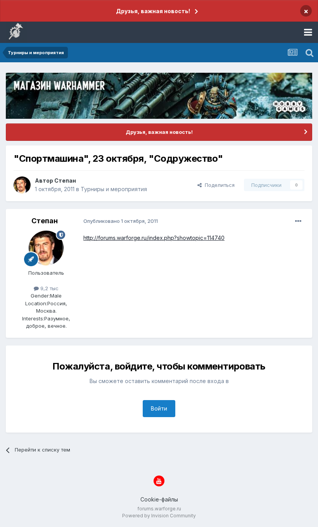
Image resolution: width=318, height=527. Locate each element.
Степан (65, 180)
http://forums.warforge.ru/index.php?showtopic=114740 (154, 237)
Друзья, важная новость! (153, 11)
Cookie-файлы (159, 499)
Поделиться (218, 185)
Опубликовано (120, 221)
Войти (159, 408)
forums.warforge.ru (159, 509)
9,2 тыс (49, 288)
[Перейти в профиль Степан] (22, 184)
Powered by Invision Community (159, 515)
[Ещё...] (298, 221)
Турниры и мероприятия (114, 189)
